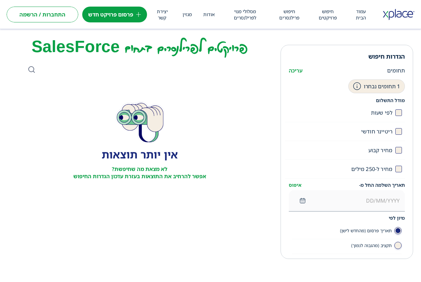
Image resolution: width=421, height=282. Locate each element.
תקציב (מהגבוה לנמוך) (371, 245)
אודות (209, 14)
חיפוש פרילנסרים (289, 14)
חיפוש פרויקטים (328, 14)
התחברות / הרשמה (42, 14)
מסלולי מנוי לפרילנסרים (245, 14)
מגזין (187, 14)
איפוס (295, 185)
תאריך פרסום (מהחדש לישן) (366, 231)
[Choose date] (303, 201)
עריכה (296, 70)
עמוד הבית (361, 14)
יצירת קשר (162, 14)
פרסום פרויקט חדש (110, 14)
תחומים (396, 70)
